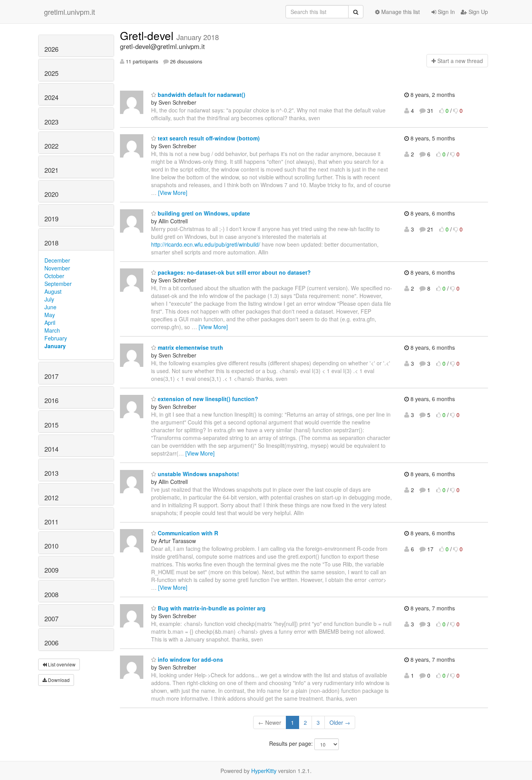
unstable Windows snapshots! (197, 474)
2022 (51, 146)
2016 (51, 400)
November (57, 268)
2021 (51, 170)
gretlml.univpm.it (69, 12)
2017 (51, 376)
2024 (51, 97)
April (49, 322)
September (58, 283)
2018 (51, 242)
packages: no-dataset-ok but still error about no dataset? (233, 272)
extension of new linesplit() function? (207, 399)
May (49, 315)
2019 (51, 218)
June (50, 307)
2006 (51, 642)
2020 (51, 194)
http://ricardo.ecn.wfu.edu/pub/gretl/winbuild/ (205, 244)
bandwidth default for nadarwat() (200, 94)
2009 (51, 570)
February (55, 338)
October (54, 276)
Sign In (445, 12)
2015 (51, 424)
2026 (51, 49)
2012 (51, 497)
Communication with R (187, 533)
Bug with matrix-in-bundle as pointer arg (211, 608)
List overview (61, 664)
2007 (51, 618)
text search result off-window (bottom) (208, 138)
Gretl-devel (148, 35)
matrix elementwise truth (189, 347)
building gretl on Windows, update (203, 213)
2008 (51, 594)
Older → (339, 722)
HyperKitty (264, 771)
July (49, 299)
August (53, 291)
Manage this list (400, 12)
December (57, 260)
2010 (51, 545)
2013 (51, 473)
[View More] (172, 192)
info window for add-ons (189, 659)
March (52, 330)
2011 (51, 521)
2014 (51, 449)
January (55, 346)
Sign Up (477, 12)
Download (58, 680)
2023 (51, 121)
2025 (51, 73)
